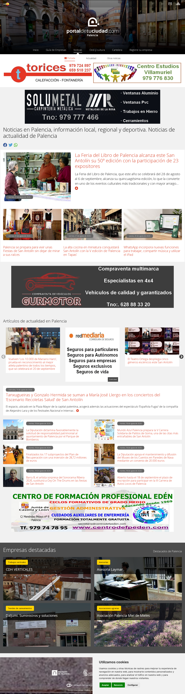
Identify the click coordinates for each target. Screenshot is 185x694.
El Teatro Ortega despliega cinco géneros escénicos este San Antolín (150, 360)
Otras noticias (114, 58)
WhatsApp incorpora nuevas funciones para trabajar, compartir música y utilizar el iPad (152, 250)
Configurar (133, 685)
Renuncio (118, 685)
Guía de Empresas (56, 49)
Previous (3, 357)
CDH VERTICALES (19, 569)
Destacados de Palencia (167, 551)
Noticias (78, 49)
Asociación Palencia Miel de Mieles (123, 615)
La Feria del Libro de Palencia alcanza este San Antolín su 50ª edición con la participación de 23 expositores (126, 160)
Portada (71, 58)
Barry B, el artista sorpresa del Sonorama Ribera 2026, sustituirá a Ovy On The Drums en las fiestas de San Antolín (56, 480)
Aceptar (105, 685)
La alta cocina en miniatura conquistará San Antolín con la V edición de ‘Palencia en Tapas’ (91, 250)
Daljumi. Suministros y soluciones (32, 615)
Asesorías (103, 562)
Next (181, 357)
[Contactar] (170, 3)
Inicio (36, 49)
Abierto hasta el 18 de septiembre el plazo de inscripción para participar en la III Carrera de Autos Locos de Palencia (144, 480)
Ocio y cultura (97, 49)
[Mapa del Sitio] (178, 3)
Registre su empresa (140, 49)
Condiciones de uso (75, 690)
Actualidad (91, 58)
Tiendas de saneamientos (20, 608)
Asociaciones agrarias (109, 608)
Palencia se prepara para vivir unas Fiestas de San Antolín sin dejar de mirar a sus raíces (31, 250)
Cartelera (117, 49)
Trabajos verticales (17, 562)
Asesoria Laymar (110, 569)
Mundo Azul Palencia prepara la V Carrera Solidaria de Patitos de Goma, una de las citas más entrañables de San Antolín (147, 433)
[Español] (6, 4)
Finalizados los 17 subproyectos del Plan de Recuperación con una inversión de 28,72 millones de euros (56, 457)
